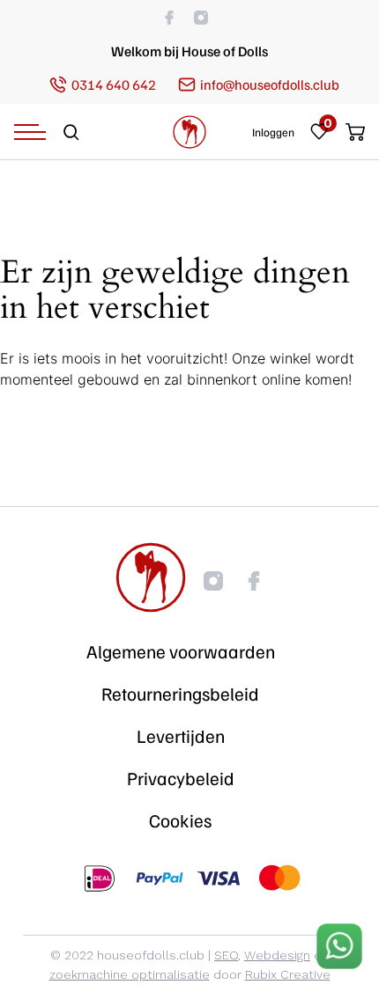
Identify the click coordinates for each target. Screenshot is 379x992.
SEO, (227, 955)
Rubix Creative (288, 974)
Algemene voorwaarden (180, 651)
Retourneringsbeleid (180, 693)
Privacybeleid (180, 778)
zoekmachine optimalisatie (129, 974)
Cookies (180, 820)
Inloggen (273, 132)
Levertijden (181, 735)
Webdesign (277, 955)
